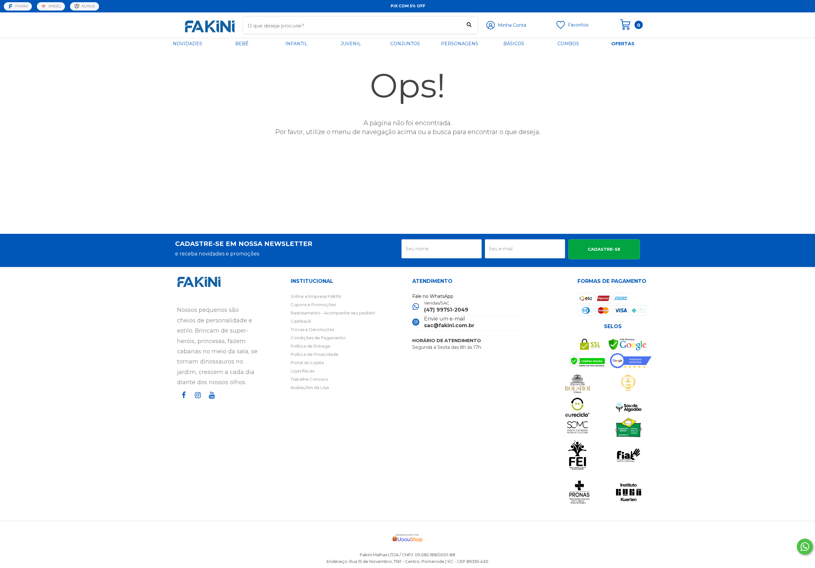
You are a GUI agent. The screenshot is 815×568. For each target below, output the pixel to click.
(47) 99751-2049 (446, 310)
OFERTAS (622, 44)
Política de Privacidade (314, 354)
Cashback (301, 321)
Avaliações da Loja (310, 387)
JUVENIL (351, 44)
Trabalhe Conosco (309, 379)
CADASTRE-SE (604, 249)
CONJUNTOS (405, 44)
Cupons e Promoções (313, 304)
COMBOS (568, 44)
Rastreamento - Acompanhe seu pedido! (333, 312)
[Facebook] (183, 401)
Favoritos (578, 25)
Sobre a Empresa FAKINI (316, 296)
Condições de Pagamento (318, 337)
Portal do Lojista (307, 362)
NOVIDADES (187, 44)
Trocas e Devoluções (312, 329)
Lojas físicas (302, 370)
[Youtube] (211, 401)
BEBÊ (242, 44)
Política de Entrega (310, 346)
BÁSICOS (513, 44)
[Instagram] (197, 401)
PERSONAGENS (459, 44)
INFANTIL (296, 44)
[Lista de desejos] (560, 27)
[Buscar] (469, 25)
